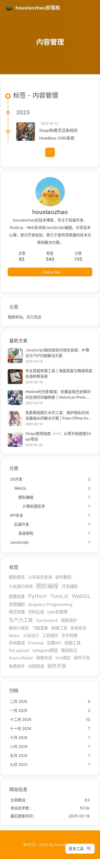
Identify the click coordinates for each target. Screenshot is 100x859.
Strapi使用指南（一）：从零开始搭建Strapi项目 (58, 436)
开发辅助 (70, 586)
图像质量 (17, 596)
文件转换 (69, 635)
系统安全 (78, 628)
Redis (14, 635)
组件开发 (56, 666)
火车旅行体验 (21, 586)
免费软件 (17, 666)
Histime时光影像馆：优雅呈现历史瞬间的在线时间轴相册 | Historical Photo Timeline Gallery (57, 394)
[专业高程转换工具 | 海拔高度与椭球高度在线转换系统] (15, 376)
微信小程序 (19, 628)
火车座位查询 (40, 577)
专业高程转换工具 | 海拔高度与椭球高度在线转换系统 (58, 373)
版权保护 (69, 620)
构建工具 (59, 628)
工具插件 (50, 635)
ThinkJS (59, 596)
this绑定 (63, 657)
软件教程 (63, 577)
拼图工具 (73, 643)
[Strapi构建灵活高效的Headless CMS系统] (25, 131)
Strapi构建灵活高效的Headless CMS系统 (58, 134)
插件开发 (82, 657)
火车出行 (31, 635)
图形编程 (47, 586)
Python (37, 596)
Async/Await (21, 657)
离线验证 (69, 650)
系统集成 (17, 643)
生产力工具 (21, 620)
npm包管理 (57, 611)
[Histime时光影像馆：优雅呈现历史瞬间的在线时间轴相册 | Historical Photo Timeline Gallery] (15, 397)
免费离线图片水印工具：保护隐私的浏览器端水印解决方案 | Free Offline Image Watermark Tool (57, 415)
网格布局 (44, 657)
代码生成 (36, 611)
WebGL (81, 596)
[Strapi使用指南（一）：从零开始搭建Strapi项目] (15, 439)
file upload (19, 650)
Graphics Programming (50, 604)
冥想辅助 (17, 604)
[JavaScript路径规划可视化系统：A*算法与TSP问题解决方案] (15, 355)
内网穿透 (36, 666)
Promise (36, 643)
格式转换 (17, 611)
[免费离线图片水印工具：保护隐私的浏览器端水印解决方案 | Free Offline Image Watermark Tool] (15, 418)
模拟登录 (17, 577)
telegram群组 (45, 650)
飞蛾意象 (40, 628)
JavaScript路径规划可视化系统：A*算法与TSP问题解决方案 (57, 353)
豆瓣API (54, 643)
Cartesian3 (47, 620)
